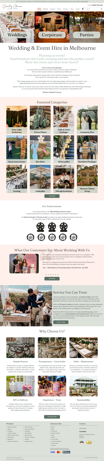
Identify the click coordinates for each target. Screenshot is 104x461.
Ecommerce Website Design (89, 457)
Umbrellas (40, 191)
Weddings (45, 9)
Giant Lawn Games (16, 162)
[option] (61, 263)
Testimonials (54, 443)
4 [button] (53, 274)
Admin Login (8, 459)
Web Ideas (96, 457)
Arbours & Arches (12, 427)
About (71, 9)
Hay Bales (40, 162)
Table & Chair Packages (64, 131)
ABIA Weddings (89, 312)
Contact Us (54, 431)
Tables (9, 429)
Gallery (53, 437)
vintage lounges (26, 81)
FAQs (52, 435)
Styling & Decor (29, 441)
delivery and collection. (22, 410)
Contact (78, 9)
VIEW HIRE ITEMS (52, 417)
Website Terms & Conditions (20, 459)
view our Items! (84, 1)
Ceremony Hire (87, 132)
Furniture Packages (87, 162)
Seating (16, 191)
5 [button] (55, 274)
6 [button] (57, 274)
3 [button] (51, 274)
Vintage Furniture (64, 191)
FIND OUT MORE (61, 322)
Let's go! (58, 92)
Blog (52, 429)
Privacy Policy (13, 459)
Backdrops (10, 439)
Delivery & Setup (55, 433)
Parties (59, 9)
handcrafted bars (24, 83)
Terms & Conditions (56, 441)
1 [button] (46, 274)
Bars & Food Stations (13, 441)
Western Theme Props (87, 190)
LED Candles (64, 162)
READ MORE (52, 278)
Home (39, 9)
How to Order (54, 439)
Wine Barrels (11, 437)
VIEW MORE (52, 196)
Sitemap (53, 445)
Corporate (52, 9)
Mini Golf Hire (28, 435)
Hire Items (65, 9)
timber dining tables (59, 81)
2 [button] (48, 274)
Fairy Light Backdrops (17, 131)
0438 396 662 (97, 5)
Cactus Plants (40, 132)
